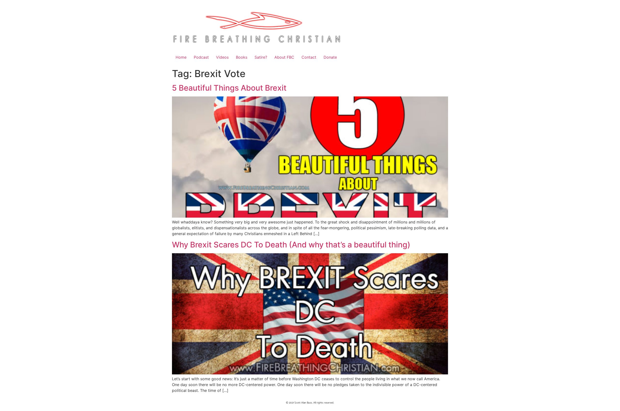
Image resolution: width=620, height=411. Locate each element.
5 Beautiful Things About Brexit (229, 88)
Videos (222, 57)
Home (181, 57)
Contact (309, 57)
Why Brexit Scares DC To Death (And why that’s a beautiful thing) (291, 244)
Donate (330, 57)
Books (241, 57)
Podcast (201, 57)
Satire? (261, 57)
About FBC (284, 57)
